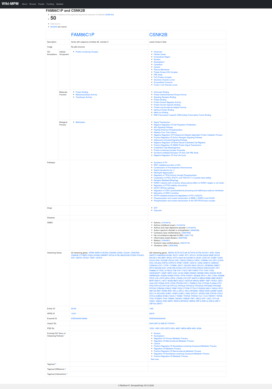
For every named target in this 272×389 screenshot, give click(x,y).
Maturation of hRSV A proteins (166, 193)
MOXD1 (219, 278)
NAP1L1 (158, 280)
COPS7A (172, 262)
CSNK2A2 (153, 265)
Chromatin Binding (161, 92)
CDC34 (171, 260)
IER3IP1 (189, 275)
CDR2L (120, 252)
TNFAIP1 (212, 296)
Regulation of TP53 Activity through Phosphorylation (175, 175)
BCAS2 (105, 252)
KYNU (117, 255)
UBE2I (198, 298)
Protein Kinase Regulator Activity (167, 102)
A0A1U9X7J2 (154, 323)
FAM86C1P (82, 34)
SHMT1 (169, 293)
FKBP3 (195, 270)
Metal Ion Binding (161, 112)
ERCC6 (200, 268)
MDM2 (208, 278)
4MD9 (188, 328)
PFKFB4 (179, 283)
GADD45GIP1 (155, 273)
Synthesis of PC (160, 162)
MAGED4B (125, 255)
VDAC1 (152, 301)
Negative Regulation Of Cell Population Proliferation (175, 124)
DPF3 (151, 268)
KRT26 (111, 255)
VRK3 (164, 301)
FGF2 (184, 270)
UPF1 (204, 298)
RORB (164, 290)
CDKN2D (112, 252)
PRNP (174, 288)
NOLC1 (182, 280)
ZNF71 (218, 301)
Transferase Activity (84, 97)
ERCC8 (207, 268)
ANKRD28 (161, 255)
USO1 (209, 298)
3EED (167, 328)
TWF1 (192, 298)
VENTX (99, 257)
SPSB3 (202, 293)
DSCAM (158, 268)
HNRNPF (104, 255)
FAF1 (218, 268)
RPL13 (175, 290)
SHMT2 (175, 293)
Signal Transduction (162, 122)
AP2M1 (169, 255)
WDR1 (170, 301)
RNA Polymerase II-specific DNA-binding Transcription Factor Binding (182, 115)
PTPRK (186, 288)
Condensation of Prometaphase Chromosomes (173, 167)
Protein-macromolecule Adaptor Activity (170, 107)
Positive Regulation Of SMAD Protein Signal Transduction (177, 145)
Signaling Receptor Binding (165, 97)
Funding (50, 4)
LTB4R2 (179, 278)
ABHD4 (171, 252)
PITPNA (205, 283)
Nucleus (157, 59)
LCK (157, 278)
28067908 (182, 237)
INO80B (197, 275)
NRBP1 (202, 280)
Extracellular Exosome (163, 82)
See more (155, 359)
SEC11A (152, 293)
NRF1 (208, 280)
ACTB (177, 252)
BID (159, 257)
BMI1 (164, 257)
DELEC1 (200, 265)
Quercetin (158, 210)
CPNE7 (180, 262)
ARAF (181, 255)
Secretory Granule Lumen (164, 79)
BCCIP (217, 255)
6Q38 (199, 328)
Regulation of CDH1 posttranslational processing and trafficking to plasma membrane (188, 190)
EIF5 (184, 268)
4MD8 (183, 328)
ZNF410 (205, 301)
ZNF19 (198, 301)
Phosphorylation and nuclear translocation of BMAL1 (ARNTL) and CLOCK (184, 198)
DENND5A (209, 265)
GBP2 (169, 273)
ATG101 (193, 255)
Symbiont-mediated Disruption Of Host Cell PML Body (176, 152)
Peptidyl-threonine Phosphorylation (168, 129)
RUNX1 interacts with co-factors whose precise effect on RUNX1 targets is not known (189, 182)
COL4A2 (157, 262)
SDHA (219, 290)
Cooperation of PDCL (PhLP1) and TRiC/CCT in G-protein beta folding (182, 177)
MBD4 (202, 278)
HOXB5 (164, 275)
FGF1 (179, 270)
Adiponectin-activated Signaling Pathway (170, 140)
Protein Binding (82, 92)
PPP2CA (181, 285)
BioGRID (53, 26)
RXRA (207, 290)
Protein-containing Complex (87, 51)
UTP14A (215, 298)
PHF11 (186, 283)
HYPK (183, 275)
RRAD (201, 290)
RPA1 (170, 290)
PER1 (167, 283)
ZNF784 (152, 303)
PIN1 (200, 283)
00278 (151, 313)
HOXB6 (170, 275)
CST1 (160, 265)
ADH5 (217, 252)
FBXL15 (162, 270)
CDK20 (183, 260)
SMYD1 (79, 257)
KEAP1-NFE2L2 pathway (164, 188)
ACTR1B (191, 252)
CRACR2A (135, 252)
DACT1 (181, 265)
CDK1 (177, 260)
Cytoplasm (158, 64)
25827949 (186, 232)
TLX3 (205, 296)
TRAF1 (92, 257)
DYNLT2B (171, 268)
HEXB (219, 273)
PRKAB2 (161, 288)
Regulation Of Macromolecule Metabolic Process (174, 341)
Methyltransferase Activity (86, 94)
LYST (189, 278)
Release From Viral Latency (165, 132)
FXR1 (206, 270)
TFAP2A (186, 296)
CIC (210, 260)
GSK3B (213, 273)
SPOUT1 (194, 293)
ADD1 (212, 252)
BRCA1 (170, 257)
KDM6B (221, 275)
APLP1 (176, 255)
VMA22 (159, 301)
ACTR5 (198, 252)
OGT (156, 283)
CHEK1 (197, 260)
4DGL (172, 328)
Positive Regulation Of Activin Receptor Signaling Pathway (178, 137)
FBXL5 (169, 270)
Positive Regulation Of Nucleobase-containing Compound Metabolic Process (185, 346)
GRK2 (206, 273)
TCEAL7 (172, 296)
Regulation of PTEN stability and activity (170, 185)
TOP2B (219, 296)
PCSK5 (133, 255)
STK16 (152, 296)
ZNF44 (211, 301)
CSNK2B (158, 34)
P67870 (171, 323)
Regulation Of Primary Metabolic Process (171, 338)
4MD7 (178, 328)
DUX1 (164, 268)
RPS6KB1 (194, 290)
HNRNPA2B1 (154, 275)
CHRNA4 (204, 260)
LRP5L (173, 278)
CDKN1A (190, 260)
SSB (207, 293)
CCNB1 (214, 257)
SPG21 (86, 257)
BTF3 (175, 257)
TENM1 (180, 296)
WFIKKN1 (184, 301)
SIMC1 (182, 293)
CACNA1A (190, 257)
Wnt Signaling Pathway (163, 127)
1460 (151, 308)
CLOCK (220, 260)
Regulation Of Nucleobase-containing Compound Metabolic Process (181, 353)
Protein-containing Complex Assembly (169, 150)
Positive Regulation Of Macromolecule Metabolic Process (177, 351)
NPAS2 (196, 280)
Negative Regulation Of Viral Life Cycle (170, 155)
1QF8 (162, 328)
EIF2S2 (179, 268)
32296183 (109, 14)
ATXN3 (200, 255)
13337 (73, 313)
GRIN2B (200, 273)
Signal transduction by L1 (164, 170)
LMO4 (166, 278)
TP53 (151, 298)
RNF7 (159, 290)
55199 (73, 308)
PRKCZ (168, 288)
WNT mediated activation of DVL (167, 165)
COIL (151, 262)
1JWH (156, 328)
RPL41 (181, 290)
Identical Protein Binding (164, 109)
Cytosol (157, 67)
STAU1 (220, 293)
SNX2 (187, 293)
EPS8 (194, 268)
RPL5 (187, 290)
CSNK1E (206, 262)
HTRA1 (177, 275)
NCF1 (164, 280)
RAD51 (215, 288)
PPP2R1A (190, 285)
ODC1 (220, 280)
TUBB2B (186, 298)
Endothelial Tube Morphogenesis (167, 147)
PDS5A (161, 283)
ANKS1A (98, 252)
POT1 (219, 283)
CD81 (157, 260)
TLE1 (200, 296)
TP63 (165, 298)
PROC (180, 288)
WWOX (192, 301)
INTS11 (204, 275)
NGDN (170, 280)
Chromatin (158, 51)
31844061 (165, 240)
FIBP (190, 270)
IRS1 (210, 275)
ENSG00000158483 (79, 318)
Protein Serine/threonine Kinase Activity (170, 94)
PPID (151, 285)
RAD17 (209, 288)
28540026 (195, 230)
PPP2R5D (208, 285)
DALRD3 (187, 265)
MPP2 (151, 280)
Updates (59, 4)
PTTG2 (193, 288)
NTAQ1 (214, 280)
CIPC (214, 260)
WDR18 (177, 301)
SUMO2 (159, 296)
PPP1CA (158, 285)
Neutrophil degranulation (164, 172)
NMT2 (175, 280)
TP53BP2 (158, 298)
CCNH (220, 257)
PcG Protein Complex (163, 77)
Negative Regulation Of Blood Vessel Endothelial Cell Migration (180, 142)
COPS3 (165, 262)
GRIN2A (192, 273)
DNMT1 (217, 265)
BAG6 (205, 255)
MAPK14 (195, 278)
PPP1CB (166, 285)
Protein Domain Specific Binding (167, 104)
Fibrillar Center (160, 54)
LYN (184, 278)
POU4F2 (140, 255)
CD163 (152, 260)
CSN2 (199, 262)
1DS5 (151, 328)
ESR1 (212, 268)
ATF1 (187, 255)
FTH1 (201, 270)
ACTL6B (183, 252)
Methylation (80, 122)
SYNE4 (166, 296)
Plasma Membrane (161, 69)
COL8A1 (126, 252)
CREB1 (186, 262)
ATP (155, 207)
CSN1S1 (193, 262)
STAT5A (213, 293)
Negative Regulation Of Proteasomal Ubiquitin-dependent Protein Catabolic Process (188, 134)
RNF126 (152, 290)
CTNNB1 (173, 265)
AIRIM (91, 252)
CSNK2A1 (215, 262)
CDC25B (164, 260)
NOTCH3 (188, 280)
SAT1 (73, 257)
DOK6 (90, 255)
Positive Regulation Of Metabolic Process (171, 356)
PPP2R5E (217, 285)
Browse (32, 4)
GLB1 (175, 273)
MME (213, 278)
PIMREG (193, 283)
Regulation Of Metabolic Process (167, 348)
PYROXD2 (200, 288)
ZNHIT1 (159, 303)
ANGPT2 (153, 255)
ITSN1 (214, 275)
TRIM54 (171, 298)
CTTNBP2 (83, 255)
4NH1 (194, 328)
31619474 (166, 222)
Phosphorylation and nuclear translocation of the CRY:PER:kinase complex (184, 200)
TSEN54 (178, 298)
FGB (175, 270)
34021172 (189, 235)
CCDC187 (206, 257)
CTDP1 (166, 265)
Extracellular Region (162, 56)
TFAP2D (194, 296)
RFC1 (220, 288)
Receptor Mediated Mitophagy (166, 180)
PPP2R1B (199, 285)
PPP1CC (174, 285)
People (41, 4)
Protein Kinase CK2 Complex (166, 72)
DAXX (194, 265)
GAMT (164, 273)
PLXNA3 (213, 283)
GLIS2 (180, 273)
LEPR (161, 278)
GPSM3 (97, 255)
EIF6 (189, 268)
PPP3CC (153, 288)
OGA (151, 283)
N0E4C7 (164, 323)
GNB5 (186, 273)
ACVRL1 (205, 252)
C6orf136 (182, 257)
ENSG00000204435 (157, 318)
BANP (211, 255)
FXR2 (211, 270)
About (24, 4)
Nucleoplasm (159, 62)
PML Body (158, 74)
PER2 (172, 283)
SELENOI (161, 293)
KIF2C (152, 278)
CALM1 (199, 257)
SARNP (213, 290)
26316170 (185, 243)
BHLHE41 (153, 257)
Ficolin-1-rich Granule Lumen (165, 84)
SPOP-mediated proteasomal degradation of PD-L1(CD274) (178, 195)
